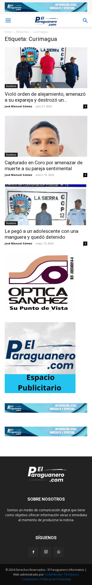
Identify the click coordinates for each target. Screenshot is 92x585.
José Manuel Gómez (18, 106)
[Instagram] (46, 552)
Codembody (53, 574)
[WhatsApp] (58, 552)
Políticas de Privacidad (56, 579)
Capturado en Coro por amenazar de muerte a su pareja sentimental (44, 165)
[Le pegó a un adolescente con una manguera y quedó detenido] (46, 204)
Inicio (8, 32)
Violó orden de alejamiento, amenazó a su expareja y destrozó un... (45, 97)
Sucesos (11, 86)
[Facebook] (33, 552)
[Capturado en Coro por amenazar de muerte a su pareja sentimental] (46, 136)
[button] (8, 20)
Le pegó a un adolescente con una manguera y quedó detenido (41, 234)
